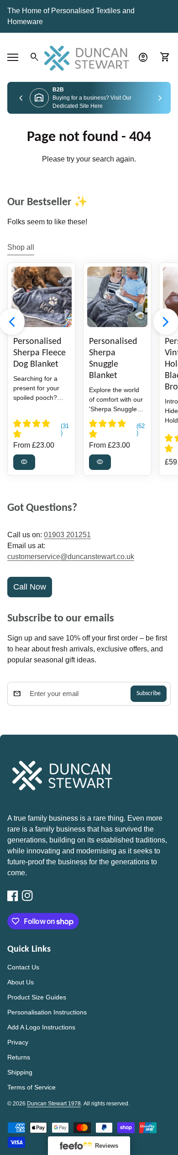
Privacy (17, 1042)
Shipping (19, 1072)
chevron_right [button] (160, 99)
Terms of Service (31, 1087)
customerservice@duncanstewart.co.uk (70, 556)
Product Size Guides (36, 997)
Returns (18, 1057)
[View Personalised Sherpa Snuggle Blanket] (117, 297)
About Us (20, 982)
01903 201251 (67, 535)
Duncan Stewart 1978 (54, 1103)
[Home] (89, 57)
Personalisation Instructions (47, 1012)
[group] (89, 98)
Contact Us (23, 967)
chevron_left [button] (21, 99)
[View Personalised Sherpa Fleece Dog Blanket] (41, 297)
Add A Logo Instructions (41, 1027)
